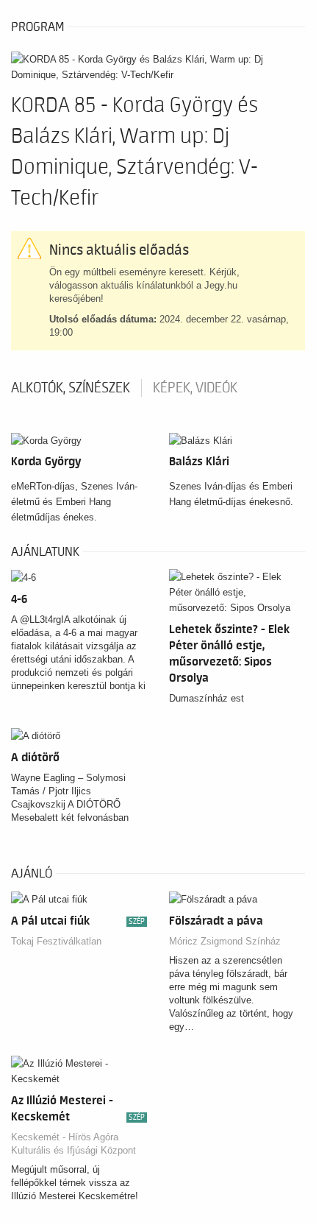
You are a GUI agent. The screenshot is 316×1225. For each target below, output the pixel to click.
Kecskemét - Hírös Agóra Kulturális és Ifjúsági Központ (73, 1144)
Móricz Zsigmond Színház (225, 941)
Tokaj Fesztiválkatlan (56, 941)
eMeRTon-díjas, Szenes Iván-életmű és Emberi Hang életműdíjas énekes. (74, 502)
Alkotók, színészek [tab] (70, 388)
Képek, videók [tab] (195, 388)
